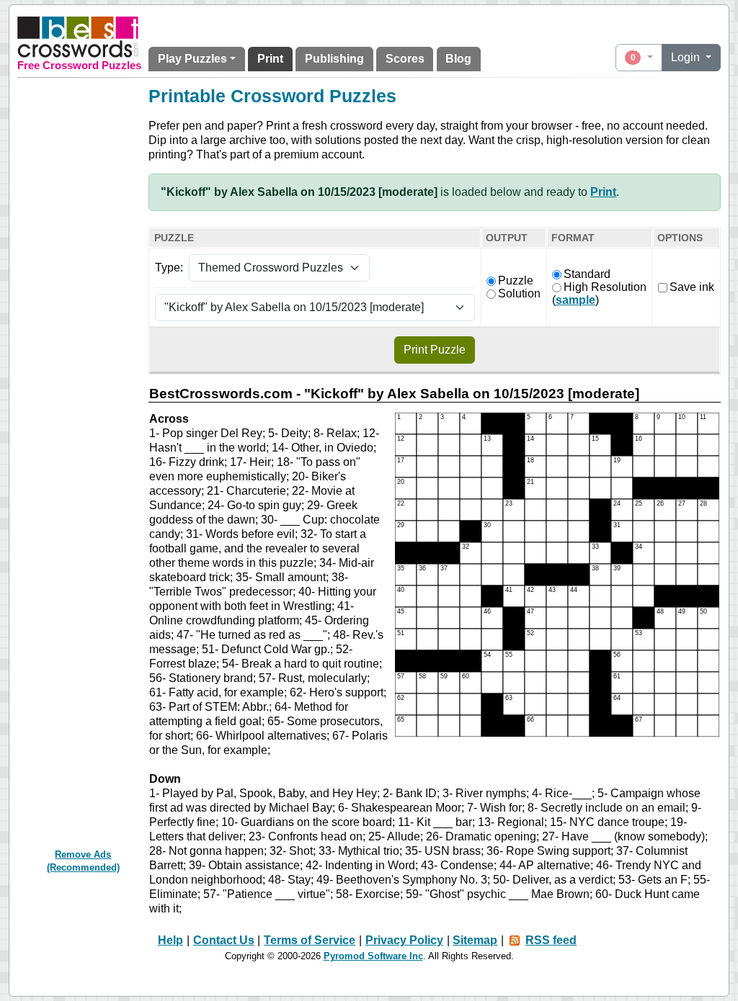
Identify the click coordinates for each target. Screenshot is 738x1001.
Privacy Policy (404, 940)
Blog (458, 59)
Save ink (692, 287)
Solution (519, 293)
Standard (587, 274)
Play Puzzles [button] (192, 59)
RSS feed (551, 940)
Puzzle (515, 280)
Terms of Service (309, 940)
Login (687, 57)
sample (575, 300)
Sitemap (475, 940)
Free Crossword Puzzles (79, 65)
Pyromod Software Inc (373, 956)
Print (270, 59)
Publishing (334, 59)
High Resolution (605, 287)
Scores (405, 59)
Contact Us (223, 940)
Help (170, 940)
